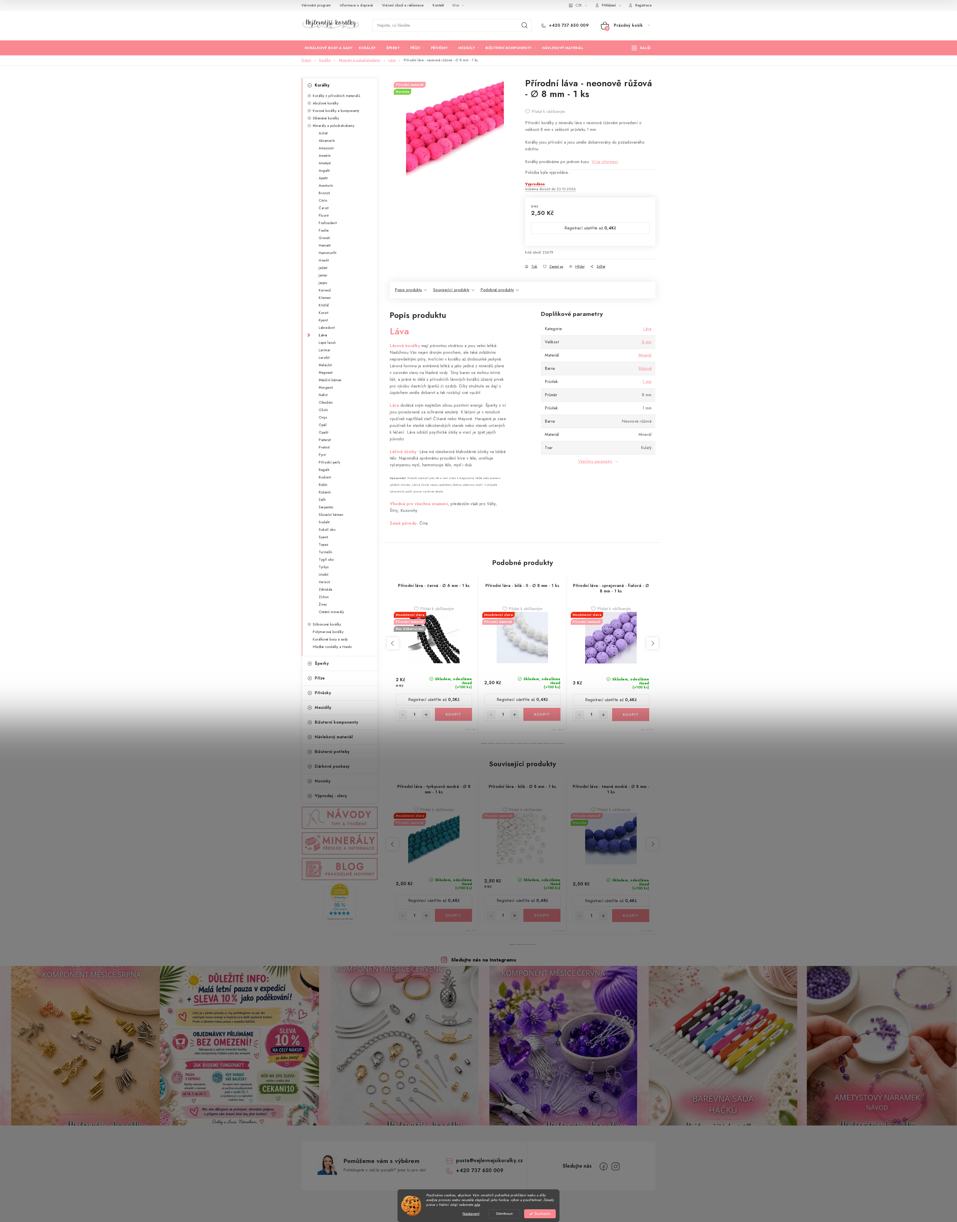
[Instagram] (616, 1166)
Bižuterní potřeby (332, 751)
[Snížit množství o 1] (402, 714)
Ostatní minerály (331, 611)
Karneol (325, 290)
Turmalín (325, 552)
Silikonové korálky (327, 624)
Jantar (323, 275)
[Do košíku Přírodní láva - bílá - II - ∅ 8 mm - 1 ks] (541, 714)
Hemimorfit (327, 252)
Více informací (605, 162)
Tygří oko (326, 559)
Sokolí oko (327, 529)
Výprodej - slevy (331, 796)
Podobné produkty (497, 290)
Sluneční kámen (331, 514)
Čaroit (323, 207)
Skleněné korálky (326, 118)
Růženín (325, 492)
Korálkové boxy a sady (330, 639)
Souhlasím (542, 1213)
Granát (324, 237)
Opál (322, 424)
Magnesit (325, 372)
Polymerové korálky (328, 631)
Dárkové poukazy (332, 766)
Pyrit (322, 454)
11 (561, 743)
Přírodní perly (329, 462)
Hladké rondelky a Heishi (332, 646)
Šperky (322, 663)
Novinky (323, 781)
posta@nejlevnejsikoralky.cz (489, 1160)
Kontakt (438, 5)
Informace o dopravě (356, 5)
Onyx (323, 417)
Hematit (325, 245)
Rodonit (325, 477)
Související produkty (451, 290)
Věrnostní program (316, 5)
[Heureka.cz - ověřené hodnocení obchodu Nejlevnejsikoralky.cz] (340, 903)
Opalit (323, 432)
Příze (320, 678)
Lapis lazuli (327, 342)
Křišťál (324, 305)
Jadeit (323, 267)
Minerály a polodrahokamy (333, 125)
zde (477, 1204)
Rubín (323, 484)
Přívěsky (323, 693)
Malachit (325, 365)
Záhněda (325, 589)
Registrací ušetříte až (590, 228)
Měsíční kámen (330, 379)
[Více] (641, 47)
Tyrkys (323, 566)
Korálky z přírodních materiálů (336, 95)
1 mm (646, 381)
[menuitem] (329, 47)
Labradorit (327, 327)
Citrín (323, 200)
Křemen (325, 297)
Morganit (326, 387)
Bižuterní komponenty (336, 722)
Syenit (323, 537)
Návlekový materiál (334, 737)
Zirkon (324, 596)
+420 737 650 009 (568, 25)
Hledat (525, 25)
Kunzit (323, 312)
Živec (323, 604)
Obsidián (326, 402)
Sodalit (324, 522)
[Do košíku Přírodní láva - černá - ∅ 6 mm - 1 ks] (453, 714)
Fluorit (324, 215)
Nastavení (471, 1213)
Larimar (325, 350)
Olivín (323, 409)
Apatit (323, 178)
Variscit (324, 581)
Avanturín (326, 185)
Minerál (645, 355)
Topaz (323, 544)
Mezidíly (323, 707)
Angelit (324, 170)
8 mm (646, 342)
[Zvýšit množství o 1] (426, 714)
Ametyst (325, 163)
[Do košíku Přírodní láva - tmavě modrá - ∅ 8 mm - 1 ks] (630, 915)
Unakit (323, 574)
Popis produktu (408, 290)
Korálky (322, 85)
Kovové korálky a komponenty (336, 110)
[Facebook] (604, 1166)
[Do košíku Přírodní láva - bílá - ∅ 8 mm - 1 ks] (541, 915)
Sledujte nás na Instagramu (483, 959)
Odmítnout (504, 1213)
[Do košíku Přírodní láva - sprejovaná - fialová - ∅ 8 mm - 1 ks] (630, 714)
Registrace (643, 5)
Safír (322, 499)
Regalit (324, 469)
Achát (323, 133)
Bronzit (324, 192)
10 (554, 743)
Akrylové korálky (325, 103)
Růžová (644, 368)
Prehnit (324, 447)
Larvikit (324, 357)
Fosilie (324, 230)
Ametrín (325, 155)
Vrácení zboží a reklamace (403, 5)
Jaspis (323, 282)
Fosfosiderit (328, 222)
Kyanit (323, 320)
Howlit (324, 260)
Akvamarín (327, 140)
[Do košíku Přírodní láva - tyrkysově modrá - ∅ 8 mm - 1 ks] (453, 915)
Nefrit (323, 394)
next (652, 643)
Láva (323, 335)
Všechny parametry (595, 461)
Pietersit (325, 439)
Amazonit (326, 148)
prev (393, 643)
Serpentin (326, 507)
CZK (578, 5)
